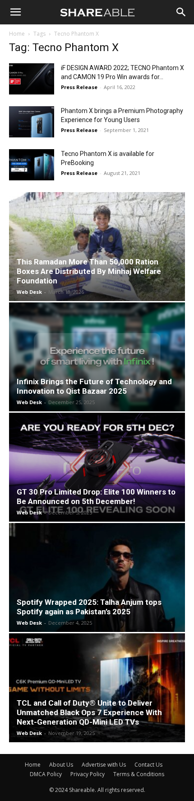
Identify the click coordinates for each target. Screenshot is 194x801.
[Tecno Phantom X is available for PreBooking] (31, 164)
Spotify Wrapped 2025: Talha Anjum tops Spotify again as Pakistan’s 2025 (89, 607)
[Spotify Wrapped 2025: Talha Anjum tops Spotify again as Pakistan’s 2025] (97, 577)
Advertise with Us (104, 764)
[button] (15, 12)
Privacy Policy (87, 774)
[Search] (181, 12)
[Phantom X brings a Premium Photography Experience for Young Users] (31, 121)
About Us (61, 764)
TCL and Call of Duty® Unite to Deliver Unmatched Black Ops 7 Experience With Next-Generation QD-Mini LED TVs (89, 712)
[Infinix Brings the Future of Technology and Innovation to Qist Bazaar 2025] (97, 356)
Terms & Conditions (138, 774)
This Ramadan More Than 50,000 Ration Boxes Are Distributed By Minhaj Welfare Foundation (89, 271)
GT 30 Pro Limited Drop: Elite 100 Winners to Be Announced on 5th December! (96, 496)
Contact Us (148, 764)
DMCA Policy (46, 774)
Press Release (79, 87)
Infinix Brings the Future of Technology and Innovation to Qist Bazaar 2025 (94, 386)
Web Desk (29, 291)
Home (17, 34)
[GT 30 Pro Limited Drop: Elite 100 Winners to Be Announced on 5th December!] (97, 467)
